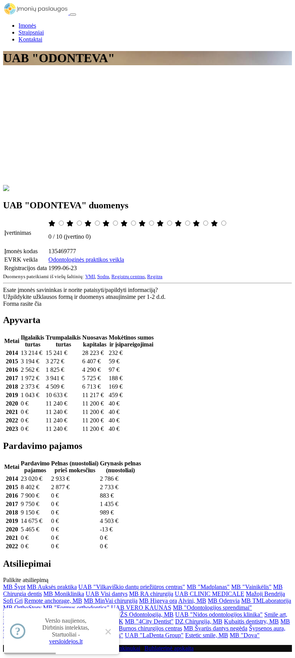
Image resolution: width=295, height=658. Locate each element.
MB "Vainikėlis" (251, 587)
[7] (161, 223)
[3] (89, 223)
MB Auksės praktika (52, 587)
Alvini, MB (192, 600)
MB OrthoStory (22, 607)
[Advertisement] (147, 127)
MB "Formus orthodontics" (76, 607)
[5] (125, 223)
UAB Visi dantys (107, 593)
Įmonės (27, 25)
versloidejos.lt (66, 641)
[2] (70, 223)
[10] (215, 223)
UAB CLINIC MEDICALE (209, 593)
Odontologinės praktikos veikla (86, 259)
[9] (197, 223)
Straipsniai (31, 32)
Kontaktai (30, 39)
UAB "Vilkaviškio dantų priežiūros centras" (131, 587)
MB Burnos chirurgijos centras (145, 628)
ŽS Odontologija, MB (147, 614)
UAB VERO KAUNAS (141, 607)
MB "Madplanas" (208, 587)
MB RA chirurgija (151, 593)
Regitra (154, 276)
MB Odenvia (224, 600)
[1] (52, 223)
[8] (179, 223)
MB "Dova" (245, 635)
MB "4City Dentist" (149, 621)
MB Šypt (14, 587)
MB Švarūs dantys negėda (215, 628)
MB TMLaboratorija (266, 600)
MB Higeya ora (158, 600)
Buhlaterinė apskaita (169, 648)
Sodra (103, 276)
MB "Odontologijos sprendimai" (212, 607)
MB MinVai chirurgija (111, 600)
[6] (143, 223)
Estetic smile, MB (206, 635)
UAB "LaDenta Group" (154, 635)
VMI (90, 276)
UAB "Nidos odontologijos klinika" (219, 614)
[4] (107, 223)
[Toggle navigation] (73, 14)
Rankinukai (126, 648)
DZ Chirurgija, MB (198, 621)
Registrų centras (128, 276)
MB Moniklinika (63, 593)
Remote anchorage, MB (53, 600)
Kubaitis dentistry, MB (251, 621)
